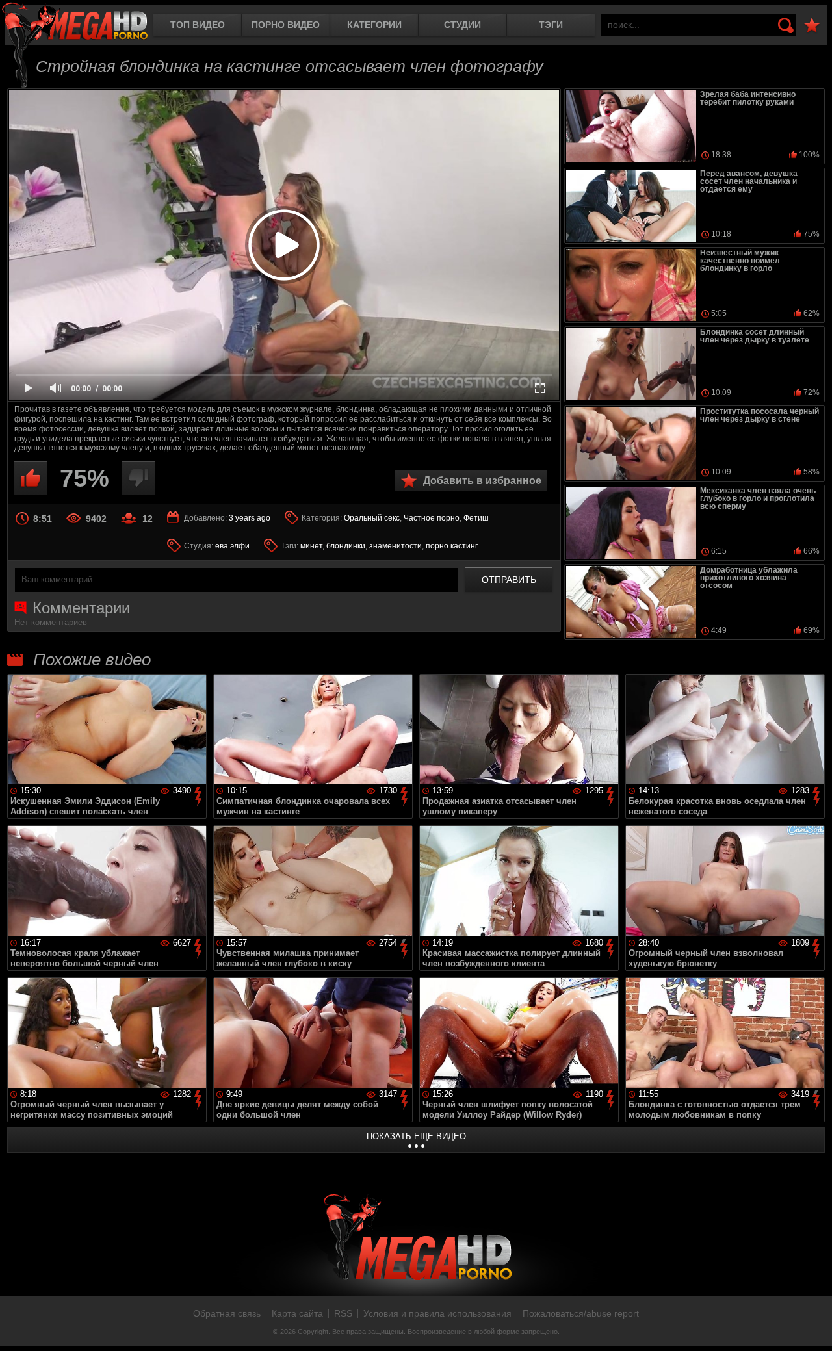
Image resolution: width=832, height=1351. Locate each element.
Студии (462, 24)
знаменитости (395, 545)
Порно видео (286, 24)
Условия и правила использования (437, 1313)
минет (311, 545)
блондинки (345, 545)
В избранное (812, 25)
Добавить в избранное (482, 480)
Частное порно (432, 517)
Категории (374, 24)
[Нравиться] (30, 478)
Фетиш (476, 517)
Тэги (551, 24)
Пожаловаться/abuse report (581, 1313)
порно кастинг (452, 545)
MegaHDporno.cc (75, 22)
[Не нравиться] (138, 478)
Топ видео (197, 24)
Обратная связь (227, 1313)
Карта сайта (297, 1313)
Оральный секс (372, 517)
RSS (343, 1313)
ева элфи (232, 545)
